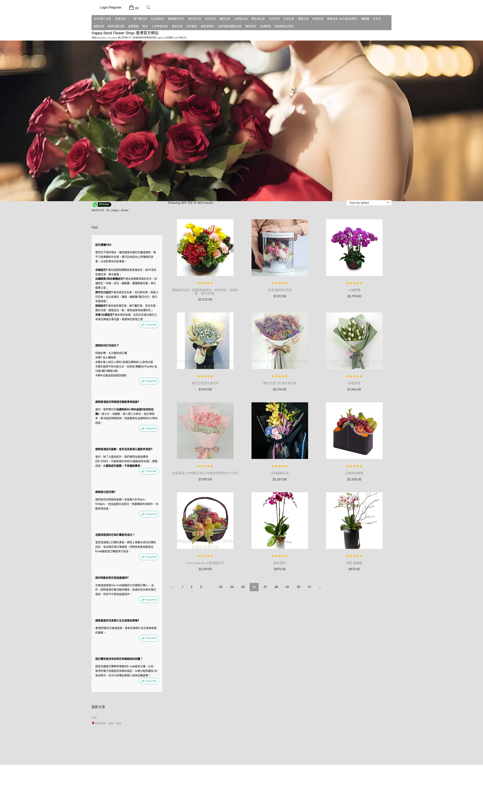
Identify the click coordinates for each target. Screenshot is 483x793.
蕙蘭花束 (303, 18)
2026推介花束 (102, 18)
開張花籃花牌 (116, 26)
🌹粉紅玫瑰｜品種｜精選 (106, 723)
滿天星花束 (195, 18)
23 (220, 587)
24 (232, 587)
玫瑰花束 (120, 18)
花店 (94, 717)
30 (298, 587)
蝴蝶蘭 (365, 18)
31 (309, 587)
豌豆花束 (210, 18)
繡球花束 (225, 18)
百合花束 (288, 18)
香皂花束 (177, 26)
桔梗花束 (317, 18)
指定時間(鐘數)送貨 (230, 26)
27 (265, 587)
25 (243, 587)
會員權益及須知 (284, 26)
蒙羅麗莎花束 (176, 18)
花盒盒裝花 (157, 18)
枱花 (145, 26)
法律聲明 (265, 26)
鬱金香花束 (258, 18)
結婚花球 (98, 26)
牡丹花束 (274, 18)
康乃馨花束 (140, 18)
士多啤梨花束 (160, 26)
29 (287, 587)
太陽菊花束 (241, 18)
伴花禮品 (191, 26)
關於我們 (250, 26)
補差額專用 (207, 26)
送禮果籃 (133, 26)
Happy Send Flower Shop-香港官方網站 (125, 33)
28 (276, 587)
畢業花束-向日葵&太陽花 (342, 18)
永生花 (377, 18)
